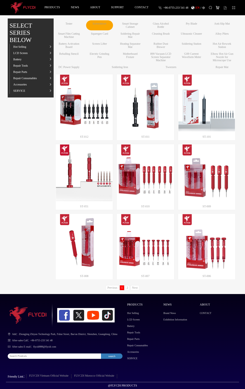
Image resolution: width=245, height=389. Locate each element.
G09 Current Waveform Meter (191, 55)
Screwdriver (99, 23)
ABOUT (95, 7)
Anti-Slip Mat (222, 23)
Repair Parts (20, 71)
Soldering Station (191, 43)
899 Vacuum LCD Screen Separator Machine (160, 57)
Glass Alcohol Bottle (161, 25)
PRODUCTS (52, 7)
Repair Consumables (25, 78)
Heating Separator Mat (130, 45)
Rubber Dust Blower (161, 45)
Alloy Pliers (222, 33)
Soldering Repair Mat (130, 35)
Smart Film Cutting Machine (69, 35)
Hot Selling (19, 46)
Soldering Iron (120, 67)
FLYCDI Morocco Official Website (94, 375)
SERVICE (19, 90)
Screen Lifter (99, 43)
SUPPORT (117, 7)
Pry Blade (191, 23)
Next (135, 287)
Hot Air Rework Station (222, 45)
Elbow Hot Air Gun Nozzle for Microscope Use (222, 57)
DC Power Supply (68, 67)
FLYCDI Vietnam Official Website (49, 375)
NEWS (75, 7)
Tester (68, 23)
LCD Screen (20, 53)
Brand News (169, 313)
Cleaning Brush (161, 33)
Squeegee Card (99, 33)
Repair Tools (20, 65)
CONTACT (142, 7)
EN (197, 7)
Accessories (20, 84)
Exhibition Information (175, 319)
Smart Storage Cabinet (130, 25)
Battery (17, 59)
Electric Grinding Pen (99, 55)
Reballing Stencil (69, 53)
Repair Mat (222, 67)
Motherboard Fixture (130, 55)
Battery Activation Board (69, 45)
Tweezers (171, 67)
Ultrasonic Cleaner (191, 33)
